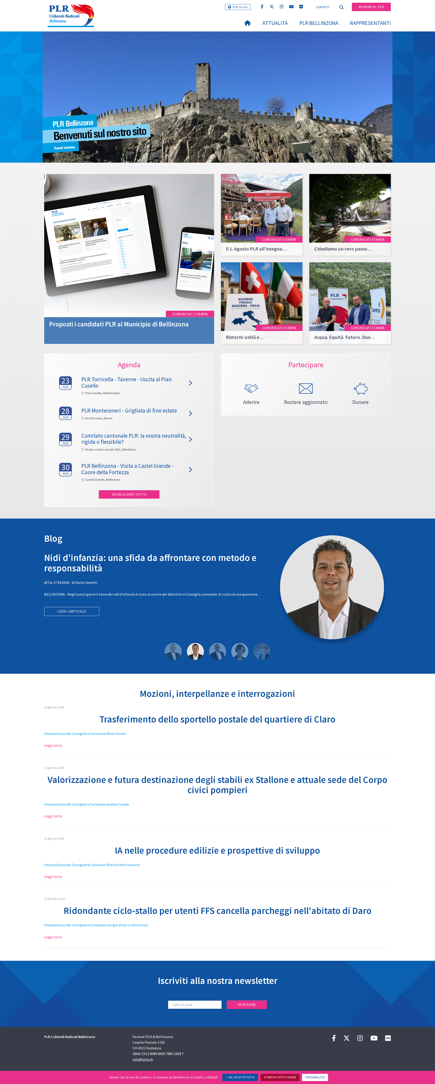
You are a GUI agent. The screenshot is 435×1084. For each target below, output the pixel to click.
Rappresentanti (370, 23)
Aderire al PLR (371, 7)
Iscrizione (247, 1004)
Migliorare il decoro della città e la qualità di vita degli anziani (152, 563)
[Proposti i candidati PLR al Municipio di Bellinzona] (129, 258)
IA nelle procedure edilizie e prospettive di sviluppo (217, 850)
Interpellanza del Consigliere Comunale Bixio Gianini (85, 733)
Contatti (322, 7)
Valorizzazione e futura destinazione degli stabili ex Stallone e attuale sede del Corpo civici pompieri (217, 785)
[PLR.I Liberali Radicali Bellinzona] (72, 9)
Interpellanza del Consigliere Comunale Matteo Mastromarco (92, 864)
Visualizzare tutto (129, 494)
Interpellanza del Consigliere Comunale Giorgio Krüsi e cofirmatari (96, 925)
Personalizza (315, 1077)
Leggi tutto (53, 745)
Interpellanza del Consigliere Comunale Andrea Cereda (86, 804)
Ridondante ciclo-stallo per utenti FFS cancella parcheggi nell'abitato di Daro (218, 910)
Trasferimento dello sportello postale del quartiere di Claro (217, 719)
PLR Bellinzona (319, 23)
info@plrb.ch (143, 1059)
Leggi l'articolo (71, 621)
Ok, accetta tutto (241, 1077)
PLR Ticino (240, 7)
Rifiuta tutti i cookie (281, 1077)
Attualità (275, 23)
